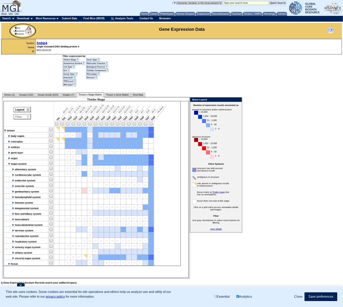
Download (23, 18)
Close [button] (298, 296)
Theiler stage (218, 192)
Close (238, 99)
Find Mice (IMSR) (93, 18)
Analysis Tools (123, 18)
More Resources (46, 18)
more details (216, 229)
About (4, 13)
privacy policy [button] (55, 296)
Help (11, 13)
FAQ (17, 13)
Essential (223, 296)
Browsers (165, 18)
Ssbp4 (42, 43)
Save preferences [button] (320, 296)
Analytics (245, 296)
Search (6, 18)
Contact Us (146, 18)
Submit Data (69, 18)
